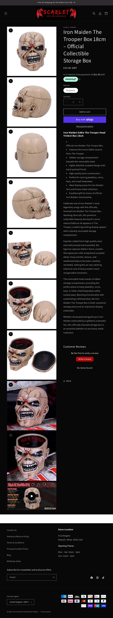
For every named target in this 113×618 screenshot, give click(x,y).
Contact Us (12, 530)
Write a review (84, 359)
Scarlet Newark (18, 612)
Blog (9, 555)
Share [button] (68, 381)
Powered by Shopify (31, 612)
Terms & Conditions (15, 542)
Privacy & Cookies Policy (17, 549)
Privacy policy (46, 612)
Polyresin (70, 90)
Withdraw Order (14, 561)
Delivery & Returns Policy (18, 536)
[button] (6, 13)
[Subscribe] (53, 577)
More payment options (84, 126)
